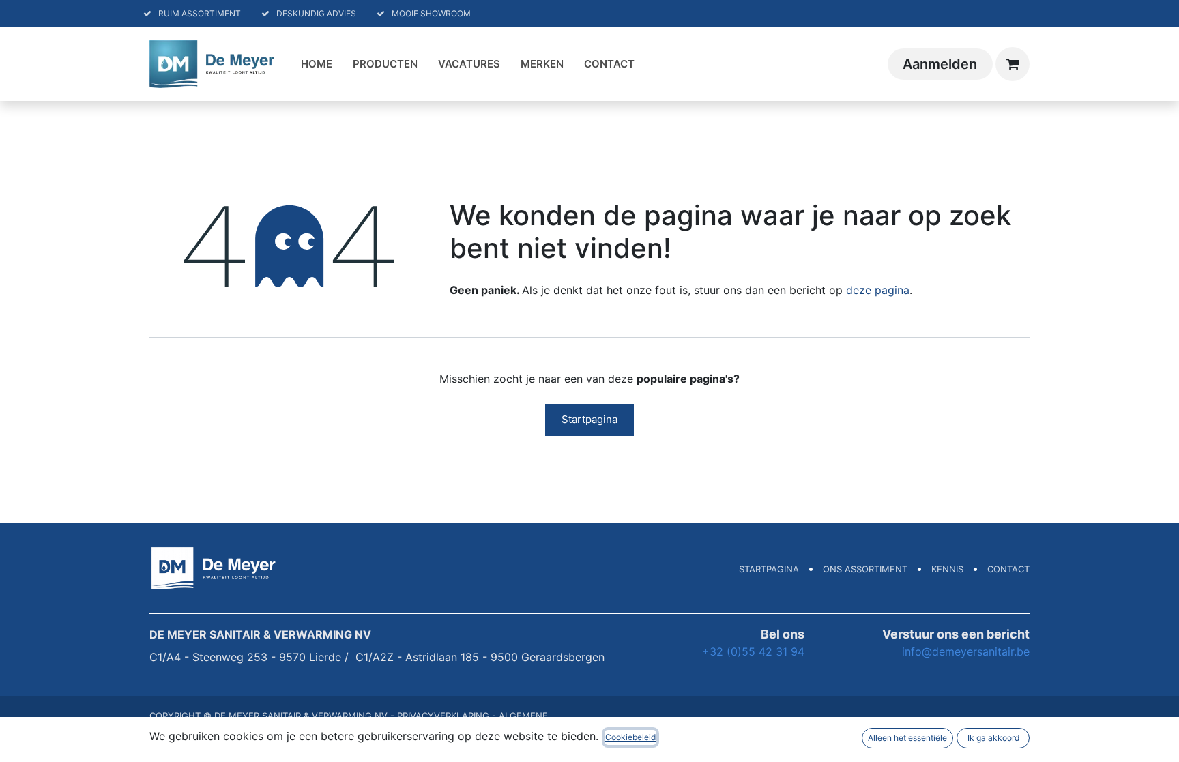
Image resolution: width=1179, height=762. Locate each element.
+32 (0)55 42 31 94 (753, 651)
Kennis (947, 568)
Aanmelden (940, 64)
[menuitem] (317, 64)
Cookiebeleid (630, 737)
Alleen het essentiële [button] (907, 738)
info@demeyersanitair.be (966, 651)
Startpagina (589, 419)
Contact (1008, 568)
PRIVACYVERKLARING (443, 715)
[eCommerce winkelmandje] (1012, 64)
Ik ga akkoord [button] (993, 738)
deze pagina (877, 290)
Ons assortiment (865, 568)
